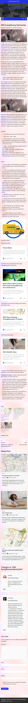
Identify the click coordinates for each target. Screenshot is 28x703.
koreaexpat (18, 27)
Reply (4, 589)
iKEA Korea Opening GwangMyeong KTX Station (5, 416)
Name (3, 662)
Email (2, 669)
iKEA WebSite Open (5, 429)
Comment (3, 644)
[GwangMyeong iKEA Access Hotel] (18, 411)
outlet (7, 435)
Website (3, 675)
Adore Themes (8, 701)
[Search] (25, 19)
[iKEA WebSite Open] (6, 425)
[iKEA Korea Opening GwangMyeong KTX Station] (6, 411)
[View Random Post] (23, 19)
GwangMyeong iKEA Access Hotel (10, 475)
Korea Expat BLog (14, 7)
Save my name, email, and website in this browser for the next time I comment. (14, 683)
